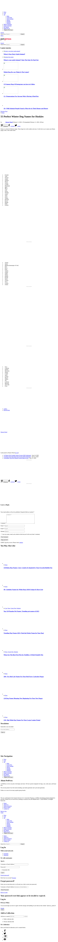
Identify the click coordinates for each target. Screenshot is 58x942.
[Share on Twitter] (5, 934)
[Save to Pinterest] (5, 936)
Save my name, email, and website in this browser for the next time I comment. (21, 534)
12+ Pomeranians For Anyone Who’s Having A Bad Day (21, 96)
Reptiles (8, 21)
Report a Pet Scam (8, 30)
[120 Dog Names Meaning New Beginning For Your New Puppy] (30, 687)
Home (5, 803)
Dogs (5, 12)
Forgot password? (5, 875)
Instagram (6, 855)
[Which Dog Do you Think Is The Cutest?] (30, 66)
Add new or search (5, 916)
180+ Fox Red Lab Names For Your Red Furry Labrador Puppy (24, 676)
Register (14, 878)
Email (2, 528)
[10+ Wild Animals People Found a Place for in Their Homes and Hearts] (30, 102)
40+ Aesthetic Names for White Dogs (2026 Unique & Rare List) (23, 589)
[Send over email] (5, 940)
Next (6, 111)
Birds (8, 16)
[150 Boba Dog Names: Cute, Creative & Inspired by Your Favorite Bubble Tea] (30, 556)
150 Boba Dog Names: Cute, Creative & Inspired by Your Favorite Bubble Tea (28, 568)
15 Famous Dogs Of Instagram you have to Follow (19, 84)
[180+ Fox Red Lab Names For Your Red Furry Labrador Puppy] (30, 665)
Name (2, 525)
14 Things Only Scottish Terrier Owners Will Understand (17, 455)
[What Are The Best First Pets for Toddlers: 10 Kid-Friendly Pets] (30, 643)
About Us (6, 804)
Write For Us (7, 28)
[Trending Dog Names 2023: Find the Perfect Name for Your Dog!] (30, 621)
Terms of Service (8, 806)
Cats (5, 13)
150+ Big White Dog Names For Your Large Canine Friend (22, 720)
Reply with (4, 539)
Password (3, 867)
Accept (2, 908)
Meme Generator (8, 24)
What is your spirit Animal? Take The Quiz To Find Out (21, 60)
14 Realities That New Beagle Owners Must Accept (16, 458)
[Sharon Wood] (10, 430)
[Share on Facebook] (5, 931)
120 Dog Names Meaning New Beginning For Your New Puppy (23, 698)
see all (16, 452)
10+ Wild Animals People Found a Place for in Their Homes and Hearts (26, 108)
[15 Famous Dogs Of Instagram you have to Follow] (30, 78)
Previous (3, 111)
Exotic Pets (9, 17)
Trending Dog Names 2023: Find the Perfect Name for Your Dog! (24, 633)
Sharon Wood (4, 432)
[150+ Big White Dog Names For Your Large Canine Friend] (30, 709)
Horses (8, 20)
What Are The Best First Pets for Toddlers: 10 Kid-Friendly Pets (23, 655)
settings (21, 542)
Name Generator (8, 25)
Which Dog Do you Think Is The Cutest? (16, 72)
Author (5, 408)
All (4, 14)
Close (2, 812)
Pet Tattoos (6, 27)
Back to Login (4, 892)
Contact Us (6, 808)
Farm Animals (10, 19)
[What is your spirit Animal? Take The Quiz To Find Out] (30, 57)
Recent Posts (7, 410)
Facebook (6, 853)
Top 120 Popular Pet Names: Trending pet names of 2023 (21, 611)
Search (22, 34)
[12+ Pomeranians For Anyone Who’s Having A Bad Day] (30, 90)
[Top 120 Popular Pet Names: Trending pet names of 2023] (30, 600)
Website (2, 531)
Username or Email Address (7, 864)
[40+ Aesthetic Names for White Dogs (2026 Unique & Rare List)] (30, 578)
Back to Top (3, 811)
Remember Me (6, 870)
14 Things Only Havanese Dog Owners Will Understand (17, 456)
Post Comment (4, 537)
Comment (3, 523)
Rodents (9, 23)
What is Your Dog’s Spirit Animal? (14, 54)
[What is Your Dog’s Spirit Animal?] (30, 51)
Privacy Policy (7, 807)
